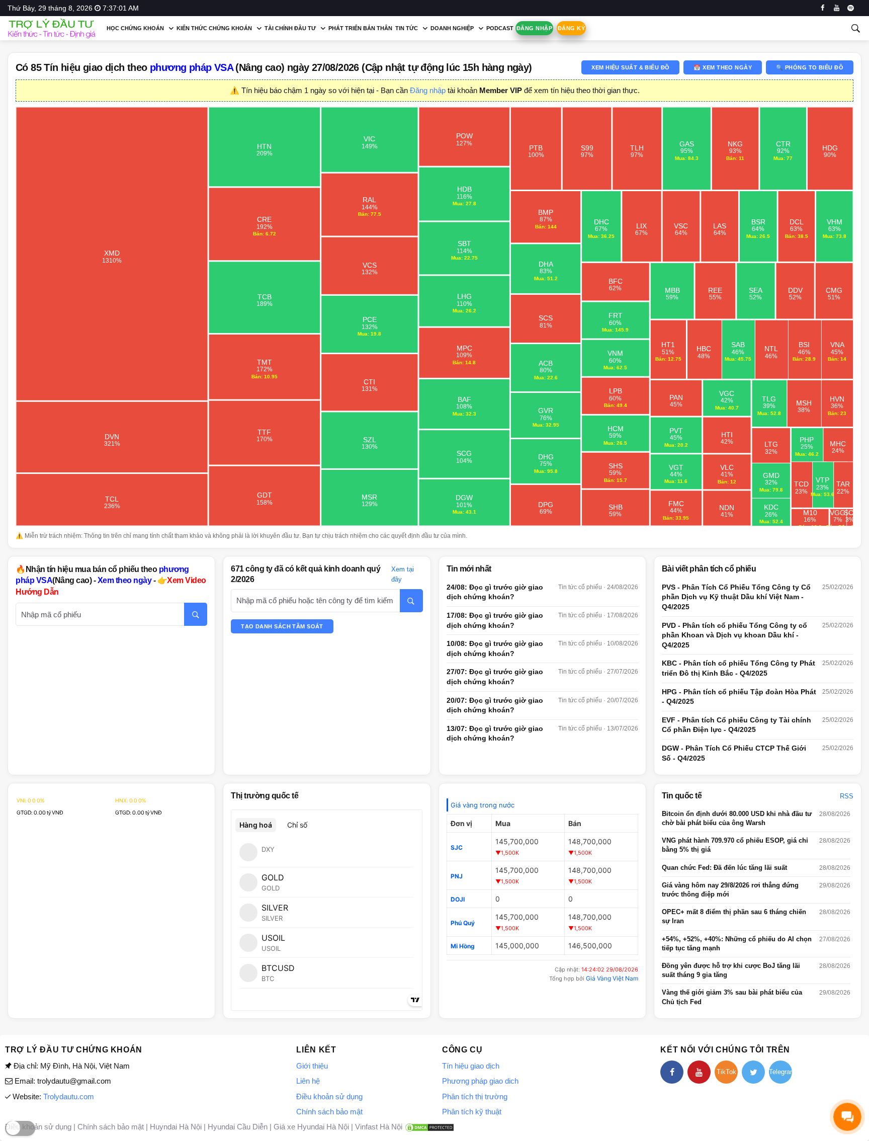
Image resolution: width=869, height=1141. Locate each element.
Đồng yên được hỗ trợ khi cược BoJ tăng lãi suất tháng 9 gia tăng (731, 970)
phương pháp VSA (191, 67)
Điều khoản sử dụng (329, 1096)
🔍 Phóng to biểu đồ (809, 67)
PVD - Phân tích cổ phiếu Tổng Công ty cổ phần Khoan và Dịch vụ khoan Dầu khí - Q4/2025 (734, 635)
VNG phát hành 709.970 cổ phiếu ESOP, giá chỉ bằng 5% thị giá (735, 845)
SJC (457, 847)
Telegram (780, 1072)
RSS (846, 796)
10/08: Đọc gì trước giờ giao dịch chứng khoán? (495, 648)
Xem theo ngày (125, 580)
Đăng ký (571, 28)
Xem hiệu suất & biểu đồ (630, 67)
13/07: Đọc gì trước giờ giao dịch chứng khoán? (495, 733)
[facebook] (822, 8)
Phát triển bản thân (360, 28)
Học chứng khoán (135, 28)
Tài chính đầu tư (290, 28)
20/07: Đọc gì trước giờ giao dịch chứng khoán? (495, 705)
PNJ (457, 876)
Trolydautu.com (68, 1096)
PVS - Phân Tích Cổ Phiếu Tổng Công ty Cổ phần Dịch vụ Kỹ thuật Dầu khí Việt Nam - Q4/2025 (736, 597)
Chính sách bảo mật (329, 1111)
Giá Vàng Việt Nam (612, 978)
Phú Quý (463, 923)
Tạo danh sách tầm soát (282, 626)
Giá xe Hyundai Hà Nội (311, 1126)
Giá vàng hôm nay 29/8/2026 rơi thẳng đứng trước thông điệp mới (730, 889)
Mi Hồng (463, 946)
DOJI (458, 899)
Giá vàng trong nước (482, 805)
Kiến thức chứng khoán (214, 28)
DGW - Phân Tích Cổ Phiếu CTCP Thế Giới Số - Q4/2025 (734, 753)
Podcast (499, 28)
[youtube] (836, 8)
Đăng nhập (534, 28)
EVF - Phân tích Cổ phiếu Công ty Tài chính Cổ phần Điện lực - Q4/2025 (736, 725)
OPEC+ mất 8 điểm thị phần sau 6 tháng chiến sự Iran (734, 916)
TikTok (726, 1072)
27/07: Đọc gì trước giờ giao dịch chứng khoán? (495, 677)
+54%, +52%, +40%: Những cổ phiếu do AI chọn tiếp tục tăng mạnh (737, 943)
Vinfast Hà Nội (378, 1126)
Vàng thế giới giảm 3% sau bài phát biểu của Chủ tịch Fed (732, 997)
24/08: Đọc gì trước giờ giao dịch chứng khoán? (495, 592)
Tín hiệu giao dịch (470, 1066)
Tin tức (406, 28)
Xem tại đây (402, 574)
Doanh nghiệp (452, 28)
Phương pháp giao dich (480, 1081)
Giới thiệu (312, 1066)
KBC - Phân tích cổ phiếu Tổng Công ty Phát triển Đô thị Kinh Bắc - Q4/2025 (738, 668)
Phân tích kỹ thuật (471, 1111)
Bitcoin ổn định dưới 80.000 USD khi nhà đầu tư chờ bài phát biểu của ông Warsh (737, 818)
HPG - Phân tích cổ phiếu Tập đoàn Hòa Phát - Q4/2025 (739, 697)
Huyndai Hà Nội (176, 1126)
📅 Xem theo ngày (722, 67)
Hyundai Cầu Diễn (238, 1126)
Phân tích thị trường (474, 1096)
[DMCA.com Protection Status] (429, 1126)
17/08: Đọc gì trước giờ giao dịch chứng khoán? (495, 620)
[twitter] (753, 1072)
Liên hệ (308, 1081)
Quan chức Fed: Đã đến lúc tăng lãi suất (724, 867)
